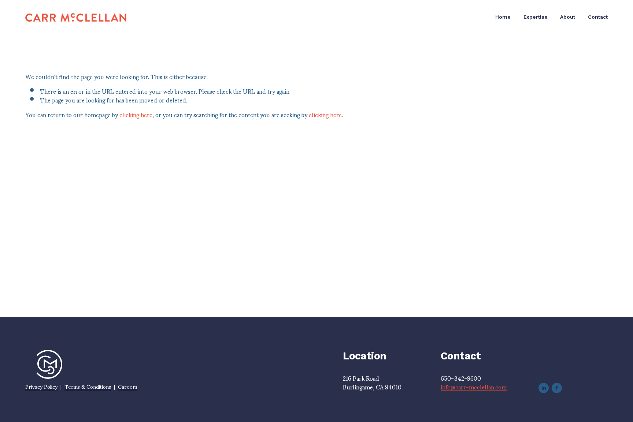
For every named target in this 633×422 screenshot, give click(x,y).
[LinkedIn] (543, 388)
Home (503, 17)
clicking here (135, 114)
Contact (598, 17)
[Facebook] (557, 388)
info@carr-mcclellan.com (474, 386)
